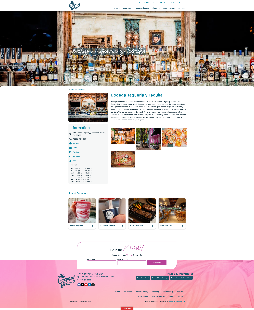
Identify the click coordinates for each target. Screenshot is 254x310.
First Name (91, 259)
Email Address (122, 259)
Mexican (74, 90)
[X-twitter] (82, 284)
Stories (172, 3)
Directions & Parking (159, 3)
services (181, 8)
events (117, 8)
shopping (156, 8)
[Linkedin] (89, 284)
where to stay (169, 8)
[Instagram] (93, 284)
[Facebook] (79, 284)
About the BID (144, 3)
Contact (182, 3)
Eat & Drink (81, 90)
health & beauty (142, 8)
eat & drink (127, 8)
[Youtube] (86, 284)
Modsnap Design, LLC (177, 301)
